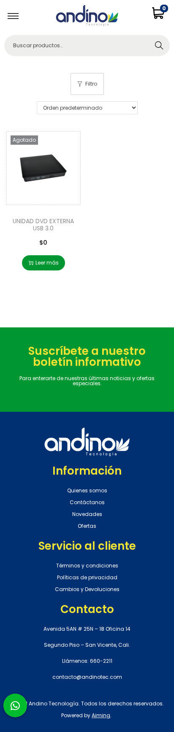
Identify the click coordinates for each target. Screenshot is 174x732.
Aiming (101, 715)
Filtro (91, 83)
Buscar (159, 45)
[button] (15, 705)
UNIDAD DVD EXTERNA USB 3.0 (43, 224)
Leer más (47, 262)
